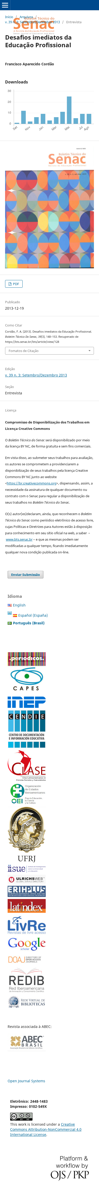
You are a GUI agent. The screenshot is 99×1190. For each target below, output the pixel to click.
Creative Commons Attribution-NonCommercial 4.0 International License (45, 1129)
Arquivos (26, 17)
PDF (15, 284)
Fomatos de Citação (24, 350)
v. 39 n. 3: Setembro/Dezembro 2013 (32, 22)
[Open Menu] (5, 5)
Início (9, 17)
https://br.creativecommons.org (31, 483)
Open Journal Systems (26, 1080)
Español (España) (33, 615)
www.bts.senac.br (19, 539)
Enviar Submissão (25, 574)
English (19, 605)
